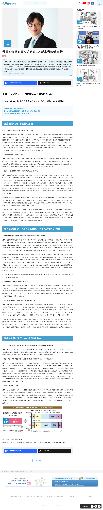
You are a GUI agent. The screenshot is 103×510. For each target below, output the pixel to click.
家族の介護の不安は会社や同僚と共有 (16, 113)
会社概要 (39, 496)
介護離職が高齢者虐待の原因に (14, 109)
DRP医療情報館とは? (16, 496)
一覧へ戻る (37, 460)
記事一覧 (29, 496)
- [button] (92, 506)
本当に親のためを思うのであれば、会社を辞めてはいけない (23, 111)
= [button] (99, 506)
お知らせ (49, 496)
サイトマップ (73, 496)
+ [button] (95, 506)
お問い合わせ (61, 496)
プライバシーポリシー (87, 496)
